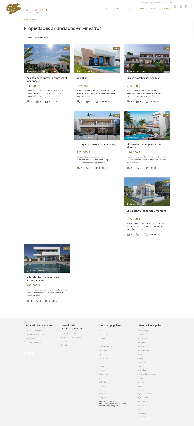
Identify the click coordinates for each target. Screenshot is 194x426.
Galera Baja (141, 362)
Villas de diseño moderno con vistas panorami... (43, 279)
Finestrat (102, 370)
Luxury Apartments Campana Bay (96, 144)
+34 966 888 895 (144, 2)
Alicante (102, 338)
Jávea (101, 378)
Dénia (101, 366)
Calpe (101, 362)
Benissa (102, 354)
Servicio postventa (68, 333)
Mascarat (140, 386)
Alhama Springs (143, 330)
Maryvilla (140, 382)
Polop (101, 390)
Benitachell (103, 358)
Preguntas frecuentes (32, 342)
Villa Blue (82, 77)
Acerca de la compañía (33, 330)
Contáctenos (165, 8)
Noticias (64, 345)
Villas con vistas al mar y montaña (146, 210)
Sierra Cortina (142, 401)
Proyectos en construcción (71, 337)
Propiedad (117, 8)
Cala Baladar (142, 338)
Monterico (141, 390)
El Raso (139, 354)
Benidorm (103, 350)
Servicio (129, 8)
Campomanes (142, 342)
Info (153, 8)
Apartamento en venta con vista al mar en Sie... (47, 79)
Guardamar (103, 374)
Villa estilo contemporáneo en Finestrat (144, 146)
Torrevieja (103, 394)
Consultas (142, 8)
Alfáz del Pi (103, 334)
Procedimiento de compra (34, 334)
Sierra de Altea (142, 405)
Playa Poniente (143, 398)
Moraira (102, 386)
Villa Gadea (141, 413)
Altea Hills (140, 334)
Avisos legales (29, 338)
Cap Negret (141, 346)
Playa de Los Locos (144, 394)
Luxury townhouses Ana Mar (143, 77)
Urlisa (139, 409)
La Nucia (102, 382)
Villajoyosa (103, 398)
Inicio (105, 8)
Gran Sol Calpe (143, 366)
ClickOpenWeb (142, 417)
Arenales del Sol (105, 346)
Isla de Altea (141, 370)
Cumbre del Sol (143, 350)
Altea (101, 342)
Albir (101, 330)
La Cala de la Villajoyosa (146, 374)
